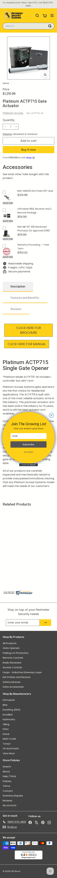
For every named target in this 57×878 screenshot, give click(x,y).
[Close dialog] (51, 415)
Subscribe (28, 444)
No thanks (28, 452)
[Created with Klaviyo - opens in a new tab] (28, 464)
